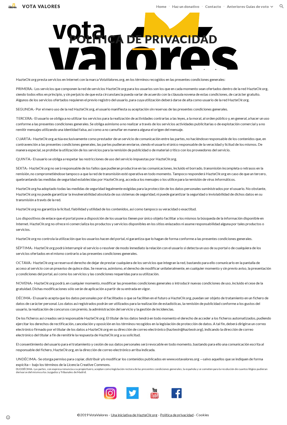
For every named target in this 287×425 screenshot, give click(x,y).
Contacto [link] (213, 6)
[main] (143, 41)
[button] (281, 6)
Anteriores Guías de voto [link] (248, 6)
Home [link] (161, 6)
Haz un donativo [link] (185, 6)
